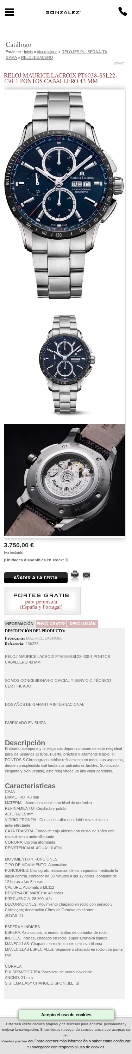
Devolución (83, 624)
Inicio (28, 52)
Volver (118, 63)
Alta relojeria (47, 52)
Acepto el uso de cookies (66, 1014)
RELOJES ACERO (37, 57)
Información (19, 624)
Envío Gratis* (51, 624)
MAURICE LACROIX (44, 638)
